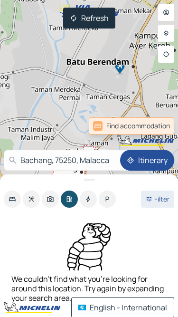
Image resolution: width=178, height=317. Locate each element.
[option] (12, 199)
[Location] (166, 54)
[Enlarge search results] (89, 179)
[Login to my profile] (166, 12)
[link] (153, 125)
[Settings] (166, 33)
